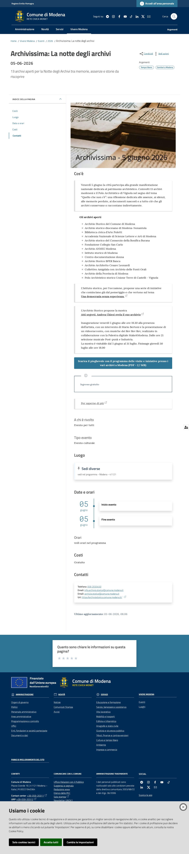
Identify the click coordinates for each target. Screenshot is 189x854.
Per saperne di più (92, 403)
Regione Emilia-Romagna (23, 3)
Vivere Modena (27, 41)
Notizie (57, 702)
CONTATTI (15, 773)
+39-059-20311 (35, 795)
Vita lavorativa (103, 712)
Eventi (41, 41)
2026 (50, 41)
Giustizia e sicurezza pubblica (110, 730)
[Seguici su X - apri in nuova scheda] (142, 16)
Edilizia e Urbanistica (106, 721)
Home (14, 41)
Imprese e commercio (106, 749)
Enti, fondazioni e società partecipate (29, 730)
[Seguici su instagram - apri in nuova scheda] (112, 16)
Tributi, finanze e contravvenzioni (112, 735)
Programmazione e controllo (25, 721)
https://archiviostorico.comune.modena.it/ (102, 597)
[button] (173, 16)
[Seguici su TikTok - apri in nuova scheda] (130, 16)
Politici (14, 707)
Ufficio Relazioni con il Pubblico (69, 782)
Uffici (13, 726)
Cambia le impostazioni (80, 842)
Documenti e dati (19, 735)
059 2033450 (94, 586)
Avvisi (57, 712)
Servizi (104, 694)
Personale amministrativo (23, 712)
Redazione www (62, 789)
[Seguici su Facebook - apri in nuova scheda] (118, 16)
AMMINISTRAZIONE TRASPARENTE (112, 773)
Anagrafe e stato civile (107, 726)
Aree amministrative (21, 716)
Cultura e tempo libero (107, 740)
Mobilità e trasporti (105, 716)
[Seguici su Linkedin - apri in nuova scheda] (136, 16)
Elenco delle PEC (62, 793)
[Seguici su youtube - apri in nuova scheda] (124, 16)
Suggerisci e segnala (64, 785)
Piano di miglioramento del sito (27, 759)
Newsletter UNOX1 (63, 800)
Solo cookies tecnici (23, 842)
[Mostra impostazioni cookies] (186, 427)
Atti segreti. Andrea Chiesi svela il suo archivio (111, 314)
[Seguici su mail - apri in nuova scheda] (148, 16)
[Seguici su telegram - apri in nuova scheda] (106, 16)
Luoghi (142, 706)
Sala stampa (60, 796)
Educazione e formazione (108, 702)
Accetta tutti (51, 842)
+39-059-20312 (25, 799)
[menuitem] (25, 29)
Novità (61, 694)
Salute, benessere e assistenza (111, 707)
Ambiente (101, 745)
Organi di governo (19, 702)
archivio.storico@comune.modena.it (101, 593)
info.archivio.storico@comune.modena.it (103, 590)
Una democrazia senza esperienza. (102, 296)
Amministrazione (25, 694)
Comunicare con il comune (68, 773)
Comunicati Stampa (63, 707)
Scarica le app (145, 795)
